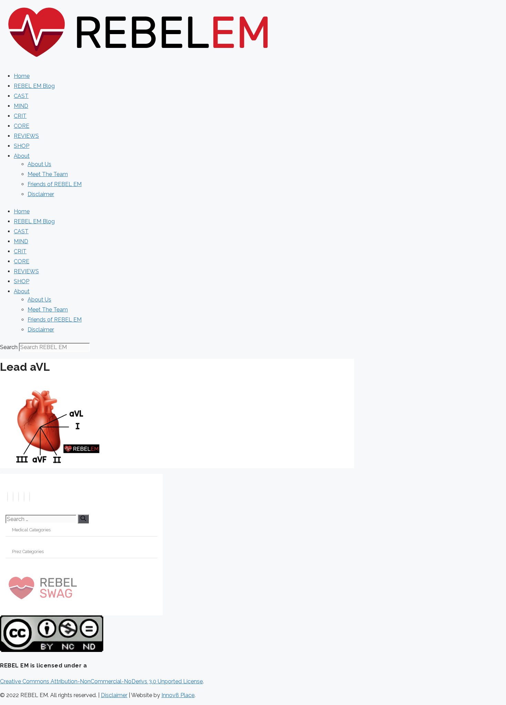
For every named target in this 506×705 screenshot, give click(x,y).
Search (9, 347)
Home (22, 76)
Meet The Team (48, 174)
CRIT (20, 116)
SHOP (21, 146)
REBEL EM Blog (34, 86)
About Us (39, 164)
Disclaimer (41, 194)
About (22, 156)
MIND (21, 106)
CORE (21, 126)
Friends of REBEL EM (55, 184)
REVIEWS (26, 136)
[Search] (83, 518)
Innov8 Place (177, 695)
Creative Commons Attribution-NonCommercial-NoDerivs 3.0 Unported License (101, 681)
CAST (21, 96)
